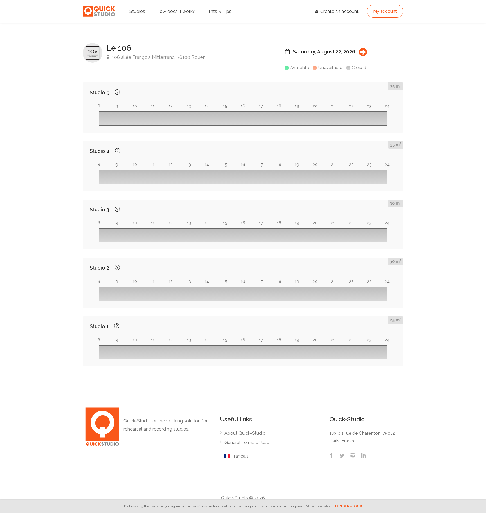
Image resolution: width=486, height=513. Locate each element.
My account (385, 11)
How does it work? (175, 11)
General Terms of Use (246, 442)
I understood (348, 506)
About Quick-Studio (245, 433)
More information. (319, 506)
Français (239, 456)
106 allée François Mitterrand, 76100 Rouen (158, 57)
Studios (137, 11)
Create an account (339, 11)
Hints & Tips (218, 11)
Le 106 (119, 48)
